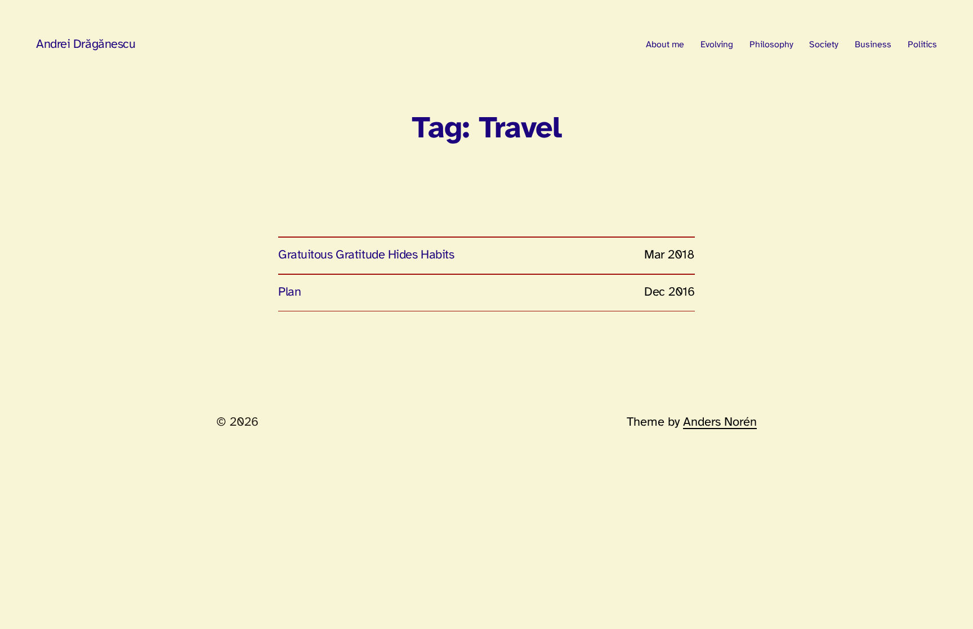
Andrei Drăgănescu (86, 44)
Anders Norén (720, 422)
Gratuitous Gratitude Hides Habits (366, 255)
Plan (289, 292)
